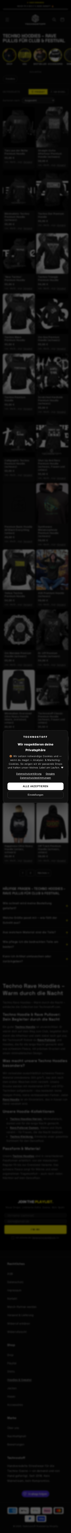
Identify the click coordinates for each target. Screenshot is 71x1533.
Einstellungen (35, 795)
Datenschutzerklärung (29, 773)
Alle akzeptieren (35, 786)
